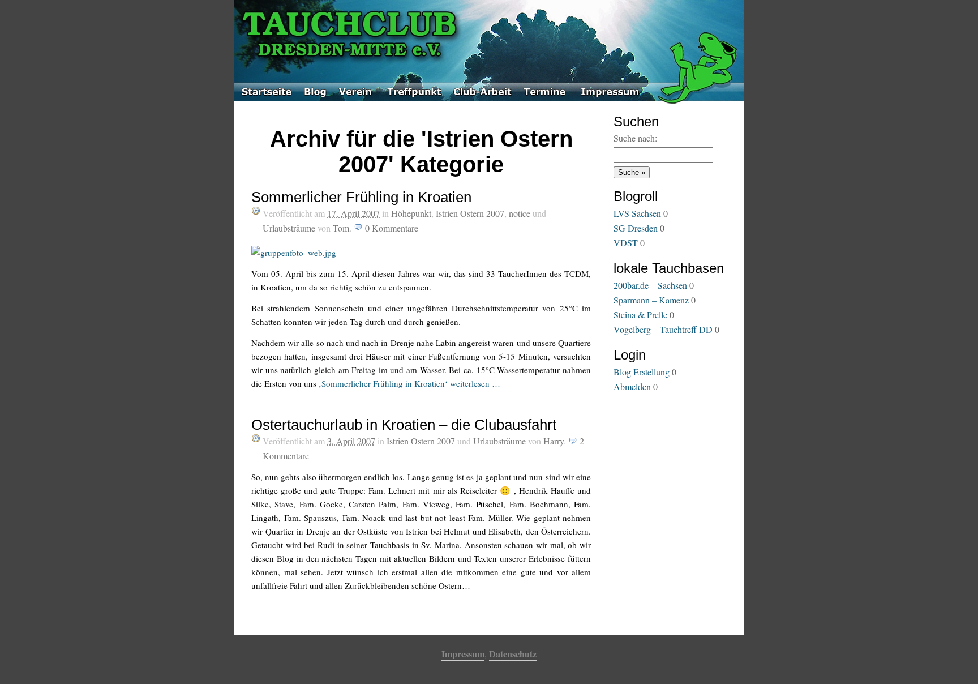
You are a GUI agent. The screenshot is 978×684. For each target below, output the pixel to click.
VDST (626, 243)
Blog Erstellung (642, 372)
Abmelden (632, 386)
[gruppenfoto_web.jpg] (293, 249)
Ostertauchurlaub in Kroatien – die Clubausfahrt (403, 424)
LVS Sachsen (637, 213)
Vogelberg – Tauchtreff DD (663, 329)
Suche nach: (635, 138)
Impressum (462, 653)
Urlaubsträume (289, 228)
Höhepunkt (411, 213)
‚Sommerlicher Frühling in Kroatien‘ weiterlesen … (409, 383)
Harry (553, 441)
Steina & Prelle (640, 314)
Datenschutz (513, 653)
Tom (341, 228)
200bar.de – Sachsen (650, 285)
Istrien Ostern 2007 (470, 213)
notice (519, 213)
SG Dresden (636, 228)
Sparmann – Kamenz (651, 300)
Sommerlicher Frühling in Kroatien (361, 197)
